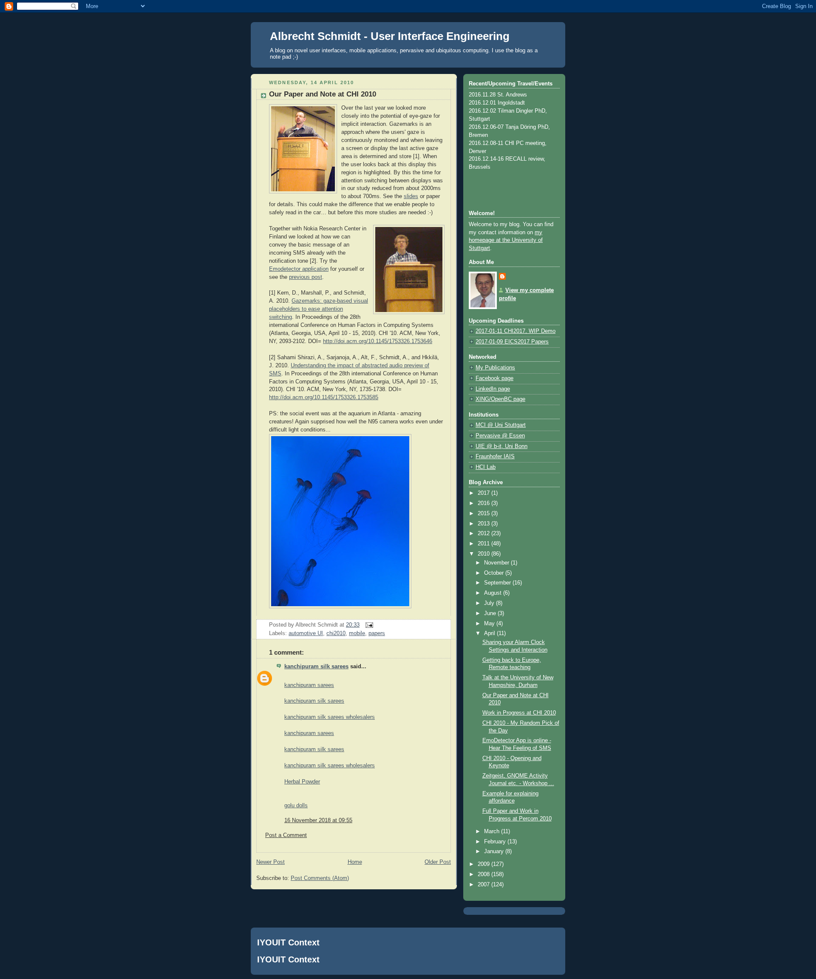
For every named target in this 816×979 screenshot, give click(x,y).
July (490, 603)
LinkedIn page (493, 389)
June (491, 613)
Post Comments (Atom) (320, 878)
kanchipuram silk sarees (316, 667)
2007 (484, 885)
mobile (357, 633)
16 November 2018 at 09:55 (318, 820)
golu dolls (296, 806)
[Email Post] (368, 625)
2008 (484, 874)
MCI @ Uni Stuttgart (501, 425)
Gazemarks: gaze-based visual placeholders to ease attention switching (318, 309)
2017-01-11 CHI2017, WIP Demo (515, 331)
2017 (484, 493)
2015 (484, 513)
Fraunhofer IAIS (495, 457)
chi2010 (336, 633)
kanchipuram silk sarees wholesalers (329, 717)
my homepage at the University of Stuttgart (506, 241)
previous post (305, 277)
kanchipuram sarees (309, 685)
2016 (484, 503)
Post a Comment (286, 835)
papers (376, 633)
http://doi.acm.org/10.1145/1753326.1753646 (377, 341)
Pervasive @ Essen (500, 436)
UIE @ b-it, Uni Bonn (501, 446)
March (492, 831)
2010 (484, 554)
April (490, 633)
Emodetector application (299, 269)
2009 (484, 864)
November (497, 563)
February (495, 842)
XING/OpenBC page (500, 399)
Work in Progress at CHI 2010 (519, 713)
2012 (484, 533)
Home (355, 862)
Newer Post (270, 862)
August (493, 593)
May (490, 624)
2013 (484, 524)
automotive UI (306, 633)
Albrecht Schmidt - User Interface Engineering (390, 36)
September (498, 583)
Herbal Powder (302, 782)
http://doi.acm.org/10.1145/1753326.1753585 (323, 397)
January (494, 851)
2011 (484, 544)
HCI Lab (486, 467)
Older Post (438, 862)
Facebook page (494, 378)
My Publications (495, 368)
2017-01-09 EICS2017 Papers (512, 342)
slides (411, 196)
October (494, 573)
